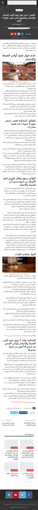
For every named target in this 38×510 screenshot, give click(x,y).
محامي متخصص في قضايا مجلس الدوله (8, 424)
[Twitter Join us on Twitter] (22, 495)
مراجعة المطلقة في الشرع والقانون (30, 424)
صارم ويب (13, 507)
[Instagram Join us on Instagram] (9, 495)
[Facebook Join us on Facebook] (29, 495)
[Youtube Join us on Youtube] (15, 495)
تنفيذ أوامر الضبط (27, 408)
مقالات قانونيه (19, 10)
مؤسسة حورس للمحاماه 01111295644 (23, 402)
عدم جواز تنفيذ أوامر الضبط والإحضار (14, 408)
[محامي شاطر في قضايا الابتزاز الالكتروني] (27, 466)
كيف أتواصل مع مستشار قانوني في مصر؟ (16, 335)
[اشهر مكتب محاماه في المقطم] (11, 466)
